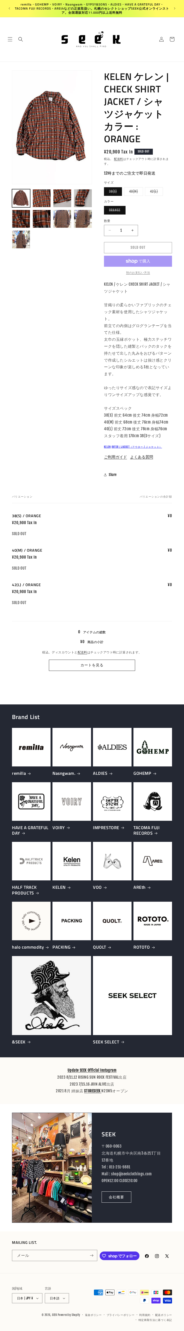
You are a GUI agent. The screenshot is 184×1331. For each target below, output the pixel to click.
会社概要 (116, 1197)
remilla (19, 773)
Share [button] (113, 475)
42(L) (155, 192)
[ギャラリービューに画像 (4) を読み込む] (83, 198)
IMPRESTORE (106, 827)
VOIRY (58, 827)
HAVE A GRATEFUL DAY (30, 830)
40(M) (135, 192)
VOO (97, 887)
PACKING (61, 947)
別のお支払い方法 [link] (138, 272)
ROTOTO (141, 947)
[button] (10, 39)
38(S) (114, 192)
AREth (139, 887)
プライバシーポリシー (121, 1315)
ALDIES (100, 773)
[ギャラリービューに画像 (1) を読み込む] (21, 198)
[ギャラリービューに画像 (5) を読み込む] (21, 219)
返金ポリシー (93, 1315)
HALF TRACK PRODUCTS (24, 890)
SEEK (54, 1315)
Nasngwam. (63, 773)
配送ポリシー (163, 1315)
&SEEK (19, 1042)
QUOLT (99, 947)
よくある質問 (141, 456)
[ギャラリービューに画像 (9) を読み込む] (21, 239)
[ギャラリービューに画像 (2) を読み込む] (42, 198)
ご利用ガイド (115, 456)
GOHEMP (142, 773)
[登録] (91, 1255)
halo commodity (28, 947)
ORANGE (116, 211)
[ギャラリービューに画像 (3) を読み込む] (62, 198)
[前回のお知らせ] (9, 8)
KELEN (107, 446)
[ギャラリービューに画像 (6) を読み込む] (42, 219)
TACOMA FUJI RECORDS (146, 830)
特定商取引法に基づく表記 (155, 1320)
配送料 (118, 159)
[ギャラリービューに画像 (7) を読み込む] (62, 219)
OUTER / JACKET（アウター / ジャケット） (137, 446)
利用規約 (144, 1315)
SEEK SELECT (106, 1042)
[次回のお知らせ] (174, 8)
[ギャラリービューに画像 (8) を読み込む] (83, 219)
